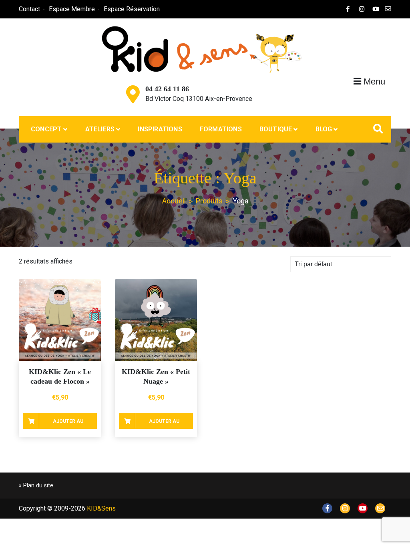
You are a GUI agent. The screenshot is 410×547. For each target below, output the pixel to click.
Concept (46, 129)
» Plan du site (36, 485)
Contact (29, 9)
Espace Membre (72, 9)
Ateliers (100, 129)
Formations (221, 129)
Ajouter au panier (68, 423)
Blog (324, 129)
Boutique (275, 129)
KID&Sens (101, 508)
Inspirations (160, 129)
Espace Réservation (132, 9)
